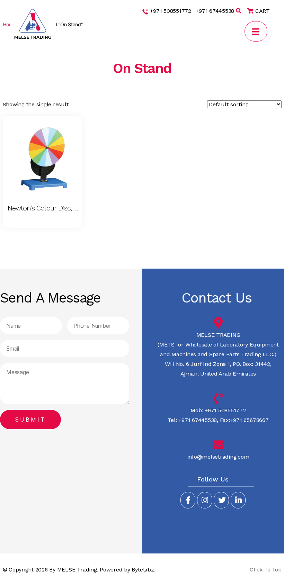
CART (262, 11)
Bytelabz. (143, 569)
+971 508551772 (170, 11)
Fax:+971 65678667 (243, 420)
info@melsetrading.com (218, 456)
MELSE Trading (77, 569)
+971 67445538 (215, 11)
